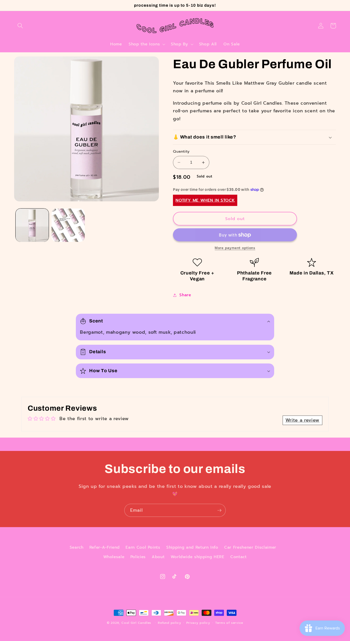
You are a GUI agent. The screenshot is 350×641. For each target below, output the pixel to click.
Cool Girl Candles (136, 622)
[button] (20, 25)
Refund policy (169, 622)
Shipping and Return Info (192, 547)
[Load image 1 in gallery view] (32, 225)
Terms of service (229, 622)
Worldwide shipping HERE (197, 557)
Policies (138, 557)
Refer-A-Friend (104, 547)
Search (77, 547)
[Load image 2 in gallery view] (68, 225)
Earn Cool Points (143, 547)
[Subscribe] (219, 510)
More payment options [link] (235, 248)
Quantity (181, 151)
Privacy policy (198, 622)
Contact (238, 557)
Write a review (302, 420)
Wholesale (113, 557)
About (158, 557)
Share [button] (185, 295)
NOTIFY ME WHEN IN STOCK (205, 200)
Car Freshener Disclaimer (250, 547)
